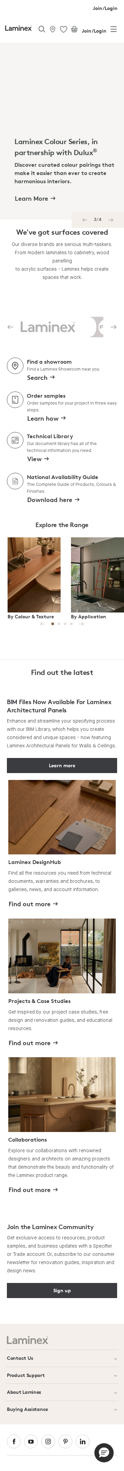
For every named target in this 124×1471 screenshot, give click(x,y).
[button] (104, 1452)
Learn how (43, 418)
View (34, 459)
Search (37, 377)
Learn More (31, 198)
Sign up (62, 1290)
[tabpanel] (66, 131)
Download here (49, 499)
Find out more (30, 904)
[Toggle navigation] (113, 30)
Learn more (62, 765)
